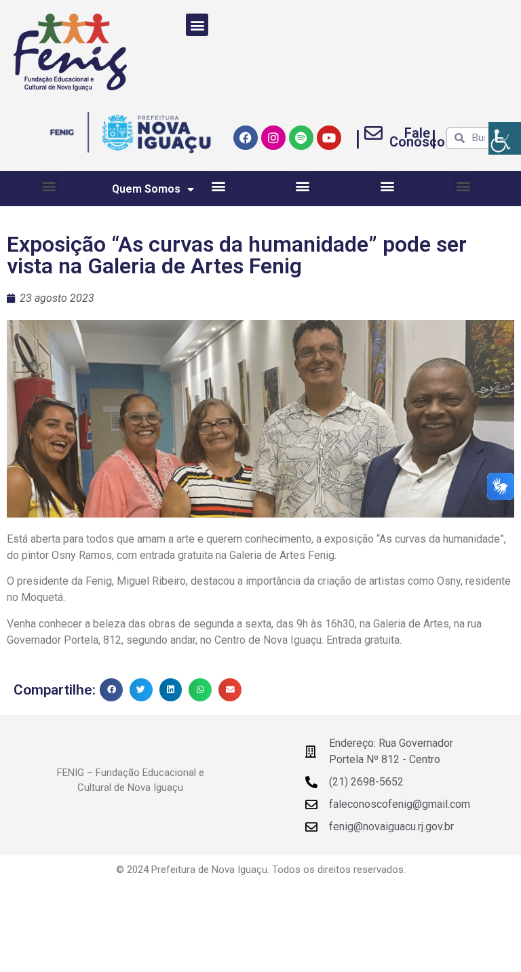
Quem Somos (146, 188)
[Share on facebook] (111, 689)
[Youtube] (329, 137)
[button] (197, 25)
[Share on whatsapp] (200, 689)
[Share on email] (230, 689)
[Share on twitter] (141, 689)
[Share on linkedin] (170, 689)
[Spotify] (301, 137)
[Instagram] (273, 137)
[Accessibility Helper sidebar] (504, 138)
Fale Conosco (417, 137)
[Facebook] (245, 137)
